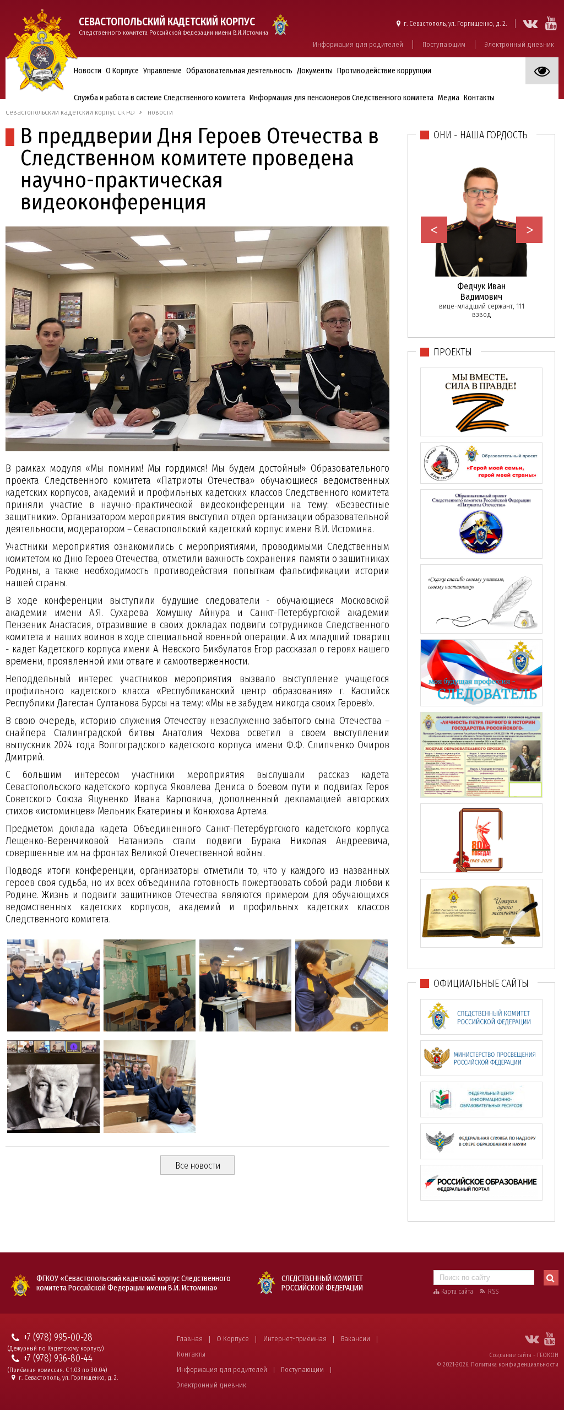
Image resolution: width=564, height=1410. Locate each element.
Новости (87, 70)
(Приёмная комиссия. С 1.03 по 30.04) (57, 1370)
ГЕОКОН (547, 1355)
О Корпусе (232, 1339)
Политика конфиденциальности (514, 1364)
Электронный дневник (519, 44)
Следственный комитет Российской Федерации (322, 1283)
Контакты (191, 1354)
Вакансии (355, 1339)
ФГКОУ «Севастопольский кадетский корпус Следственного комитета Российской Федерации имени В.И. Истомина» (133, 1283)
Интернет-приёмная (295, 1339)
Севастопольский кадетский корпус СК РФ (70, 112)
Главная (190, 1339)
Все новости (197, 1165)
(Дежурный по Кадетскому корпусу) (56, 1348)
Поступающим (443, 44)
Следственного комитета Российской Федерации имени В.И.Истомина (173, 25)
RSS (493, 1291)
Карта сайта (457, 1291)
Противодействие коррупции (384, 70)
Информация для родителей (358, 44)
